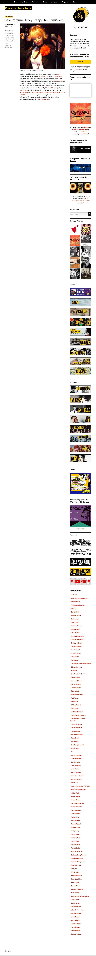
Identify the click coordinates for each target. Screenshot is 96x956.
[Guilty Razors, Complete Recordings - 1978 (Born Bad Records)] (75, 273)
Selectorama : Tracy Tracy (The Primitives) (34, 20)
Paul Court (58, 76)
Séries (45, 2)
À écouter (54, 2)
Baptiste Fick (11, 24)
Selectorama (58, 81)
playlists (86, 127)
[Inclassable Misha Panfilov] (86, 251)
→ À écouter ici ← (80, 529)
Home (16, 2)
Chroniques (24, 2)
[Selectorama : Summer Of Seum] (86, 229)
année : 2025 (9, 33)
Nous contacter (79, 69)
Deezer (74, 129)
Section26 (9, 951)
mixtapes (84, 132)
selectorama (9, 16)
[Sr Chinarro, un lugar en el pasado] (86, 262)
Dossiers (75, 2)
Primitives (42, 76)
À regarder (65, 2)
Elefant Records (25, 92)
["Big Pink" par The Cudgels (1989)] (86, 240)
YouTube (85, 129)
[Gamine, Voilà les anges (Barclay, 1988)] (75, 251)
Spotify (79, 129)
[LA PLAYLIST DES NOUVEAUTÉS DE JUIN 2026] (75, 240)
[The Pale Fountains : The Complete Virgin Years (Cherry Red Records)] (86, 273)
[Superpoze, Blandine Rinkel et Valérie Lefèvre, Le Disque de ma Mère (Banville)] (75, 262)
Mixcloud (86, 134)
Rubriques (35, 2)
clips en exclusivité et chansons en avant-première (80, 201)
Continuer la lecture (43, 99)
